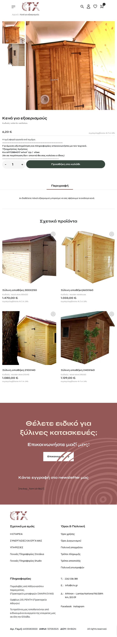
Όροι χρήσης (68, 534)
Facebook (66, 606)
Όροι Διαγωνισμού (71, 540)
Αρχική (15, 14)
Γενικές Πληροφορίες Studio (26, 560)
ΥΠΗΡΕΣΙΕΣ (16, 547)
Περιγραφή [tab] (59, 185)
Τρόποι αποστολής (71, 560)
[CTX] (30, 6)
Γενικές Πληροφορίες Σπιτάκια (27, 554)
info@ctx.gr (71, 585)
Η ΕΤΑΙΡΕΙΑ (16, 534)
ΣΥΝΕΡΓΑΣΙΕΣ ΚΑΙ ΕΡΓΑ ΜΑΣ (26, 540)
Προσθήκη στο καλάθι (65, 164)
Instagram (78, 606)
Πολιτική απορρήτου (72, 547)
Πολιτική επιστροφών (72, 567)
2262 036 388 (71, 578)
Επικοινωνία (55, 456)
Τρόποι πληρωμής (71, 554)
